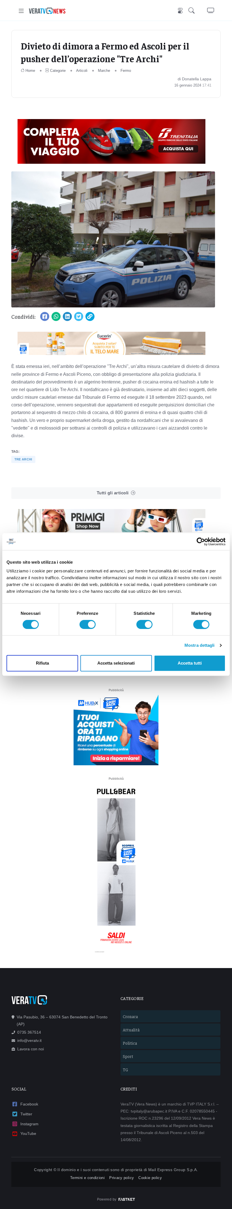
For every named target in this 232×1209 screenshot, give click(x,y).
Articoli (81, 70)
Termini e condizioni (87, 1178)
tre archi (23, 459)
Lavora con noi (30, 1049)
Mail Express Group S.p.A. (173, 1169)
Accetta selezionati (116, 663)
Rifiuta (42, 663)
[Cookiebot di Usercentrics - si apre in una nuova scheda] (200, 541)
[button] (192, 11)
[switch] (88, 624)
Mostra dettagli (199, 645)
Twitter (26, 1114)
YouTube (28, 1133)
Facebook (29, 1104)
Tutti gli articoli (113, 492)
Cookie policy (150, 1178)
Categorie (58, 70)
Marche (104, 70)
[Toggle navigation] (21, 11)
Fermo (126, 70)
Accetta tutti (190, 663)
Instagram (29, 1124)
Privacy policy (121, 1178)
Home (30, 70)
